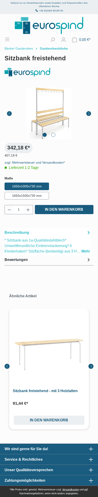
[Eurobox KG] (49, 72)
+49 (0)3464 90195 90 (51, 10)
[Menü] (10, 39)
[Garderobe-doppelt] (49, 113)
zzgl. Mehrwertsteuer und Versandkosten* (35, 162)
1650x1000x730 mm (27, 186)
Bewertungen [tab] (16, 260)
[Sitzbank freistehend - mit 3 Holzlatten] (49, 352)
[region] (49, 113)
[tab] (48, 241)
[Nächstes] (88, 113)
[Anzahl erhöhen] (28, 209)
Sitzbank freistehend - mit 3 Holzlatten (45, 391)
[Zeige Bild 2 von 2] (53, 135)
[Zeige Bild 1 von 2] (45, 135)
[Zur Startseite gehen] (49, 25)
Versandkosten (70, 489)
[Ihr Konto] (63, 39)
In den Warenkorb (64, 209)
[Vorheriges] (9, 113)
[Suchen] (52, 39)
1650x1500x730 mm (27, 195)
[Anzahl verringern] (9, 209)
